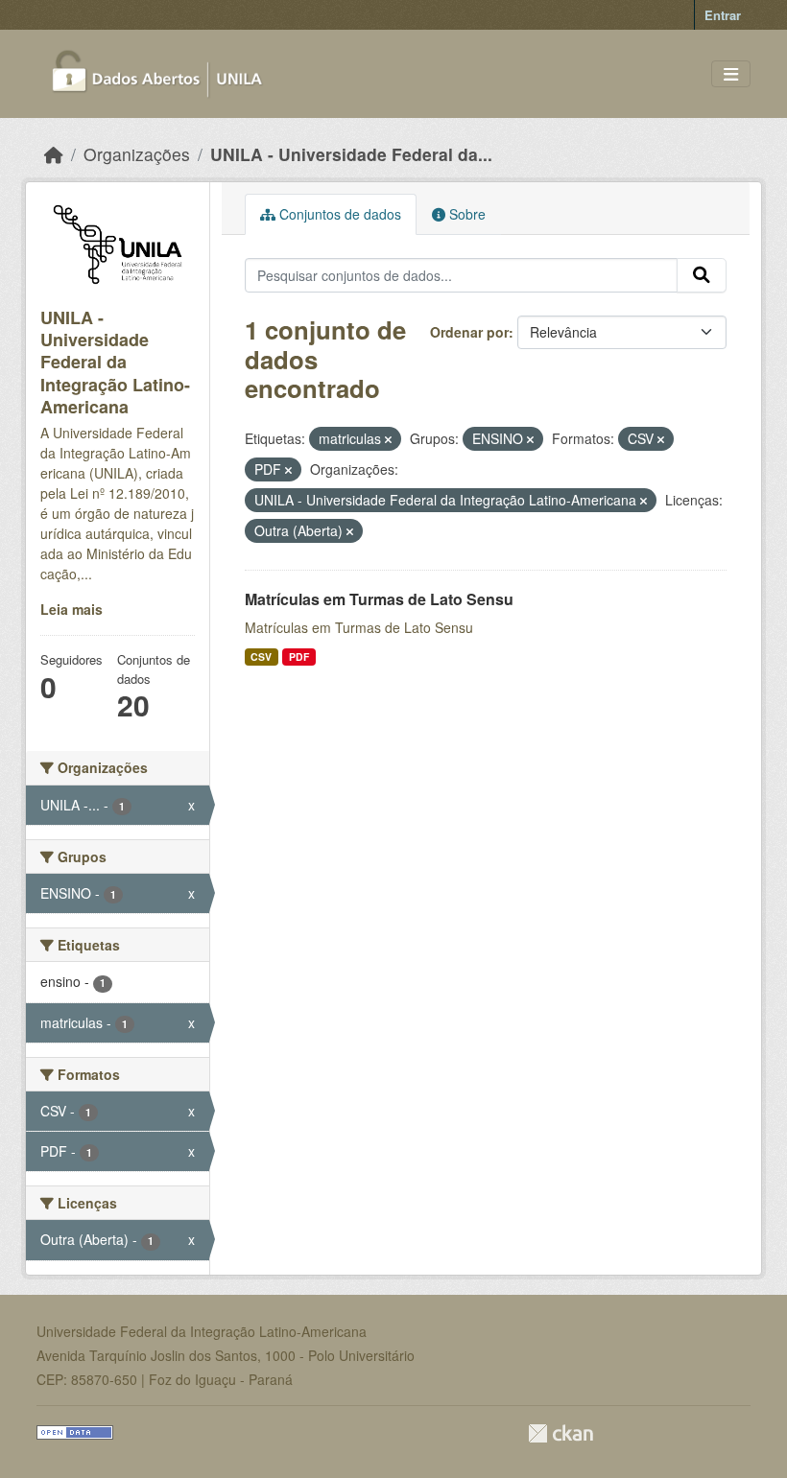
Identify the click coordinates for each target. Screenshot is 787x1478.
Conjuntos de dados (338, 213)
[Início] (53, 154)
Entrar (722, 15)
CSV (261, 656)
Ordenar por (469, 331)
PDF (299, 656)
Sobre (465, 213)
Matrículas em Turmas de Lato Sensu (379, 599)
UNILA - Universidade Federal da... (351, 154)
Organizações (136, 154)
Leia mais (71, 609)
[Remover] (388, 439)
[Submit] (702, 275)
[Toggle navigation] (731, 74)
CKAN (560, 1433)
